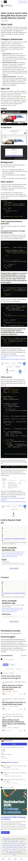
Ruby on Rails (13, 853)
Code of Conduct (10, 668)
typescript (16, 727)
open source (14, 851)
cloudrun (9, 691)
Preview (12, 664)
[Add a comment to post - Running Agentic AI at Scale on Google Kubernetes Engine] (9, 709)
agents (4, 706)
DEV (7, 852)
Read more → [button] (5, 832)
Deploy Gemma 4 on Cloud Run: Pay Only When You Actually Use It (12, 687)
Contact (4, 847)
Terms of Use (22, 849)
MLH (25, 847)
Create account (22, 1)
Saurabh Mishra (8, 698)
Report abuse (19, 668)
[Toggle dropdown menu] (26, 673)
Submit (5, 664)
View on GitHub (14, 568)
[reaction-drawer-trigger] (3, 859)
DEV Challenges (11, 841)
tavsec (6, 538)
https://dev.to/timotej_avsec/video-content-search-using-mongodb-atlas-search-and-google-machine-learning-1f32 (13, 555)
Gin (23, 186)
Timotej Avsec (7, 5)
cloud (13, 691)
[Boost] (21, 859)
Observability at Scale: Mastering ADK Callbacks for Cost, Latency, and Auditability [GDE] (13, 723)
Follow (14, 744)
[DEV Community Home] (5, 2)
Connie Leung (8, 716)
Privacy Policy (15, 849)
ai (17, 691)
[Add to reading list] (15, 859)
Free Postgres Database (12, 847)
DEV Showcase (17, 845)
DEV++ (17, 841)
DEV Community (12, 762)
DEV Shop (20, 847)
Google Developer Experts (19, 681)
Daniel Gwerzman (9, 681)
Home (5, 841)
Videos (21, 841)
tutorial (8, 727)
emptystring (4, 20)
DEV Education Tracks (6, 843)
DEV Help (15, 843)
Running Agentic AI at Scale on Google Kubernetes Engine (14, 703)
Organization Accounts (8, 845)
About (23, 845)
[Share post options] (25, 859)
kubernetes (15, 706)
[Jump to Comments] (9, 859)
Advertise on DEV (21, 843)
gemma (4, 691)
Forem (7, 851)
